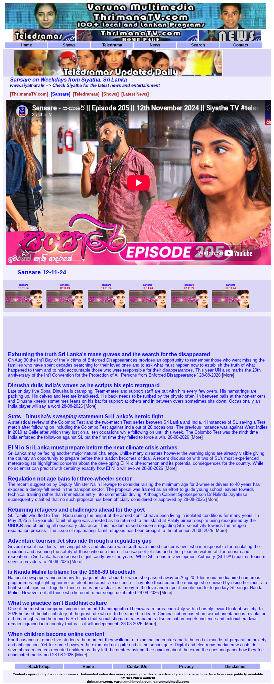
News (155, 45)
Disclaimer (235, 666)
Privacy (186, 666)
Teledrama (112, 45)
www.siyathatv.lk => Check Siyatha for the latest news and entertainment (85, 85)
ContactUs (137, 666)
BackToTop (38, 666)
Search (198, 45)
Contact (240, 45)
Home (26, 45)
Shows (69, 45)
